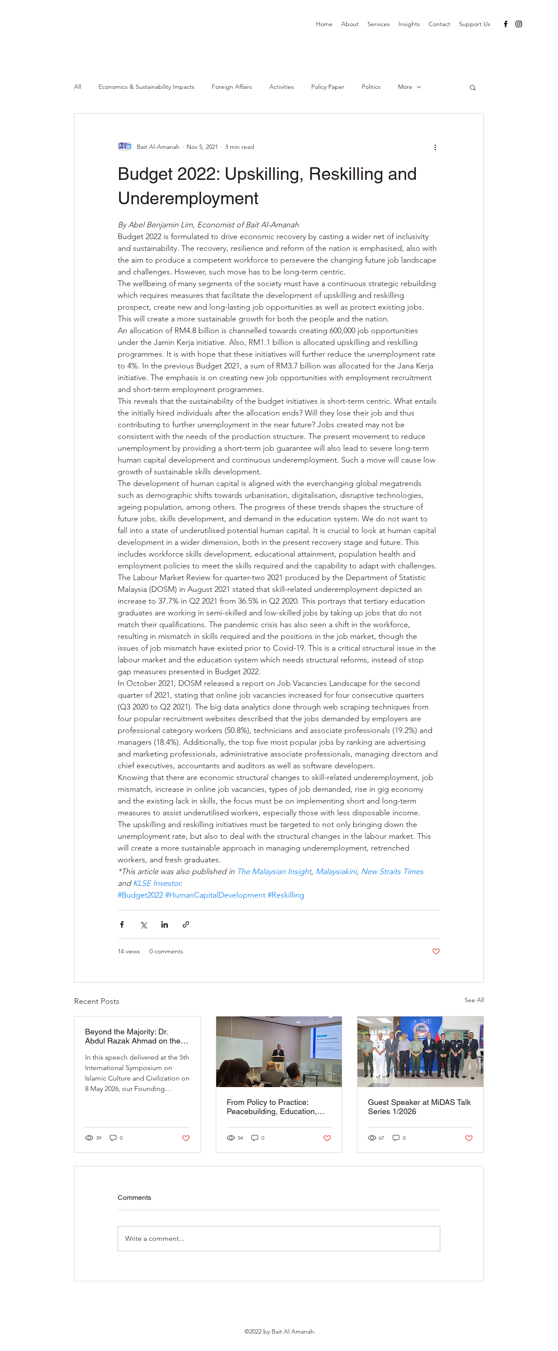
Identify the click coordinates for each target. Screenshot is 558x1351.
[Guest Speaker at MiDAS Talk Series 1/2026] (420, 1052)
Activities (281, 87)
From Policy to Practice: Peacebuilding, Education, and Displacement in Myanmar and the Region (272, 1107)
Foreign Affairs (232, 87)
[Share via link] (186, 924)
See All (474, 1000)
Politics (371, 87)
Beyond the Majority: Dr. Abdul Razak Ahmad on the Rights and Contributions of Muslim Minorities (132, 1036)
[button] (473, 87)
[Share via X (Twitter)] (143, 924)
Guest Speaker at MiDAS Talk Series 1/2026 (419, 1107)
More (405, 87)
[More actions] (435, 147)
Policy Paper (327, 87)
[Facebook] (505, 24)
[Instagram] (518, 24)
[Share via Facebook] (122, 924)
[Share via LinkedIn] (164, 924)
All (77, 87)
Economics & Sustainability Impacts (146, 87)
